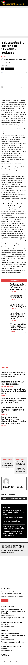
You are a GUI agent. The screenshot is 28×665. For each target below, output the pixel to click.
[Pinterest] (9, 69)
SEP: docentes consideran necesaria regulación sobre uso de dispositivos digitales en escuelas (18, 326)
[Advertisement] (14, 22)
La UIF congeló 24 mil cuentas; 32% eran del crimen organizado (12, 383)
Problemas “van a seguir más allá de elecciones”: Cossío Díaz (20, 470)
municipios (13, 291)
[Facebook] (2, 69)
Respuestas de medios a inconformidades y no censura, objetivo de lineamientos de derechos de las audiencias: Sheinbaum (13, 420)
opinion (12, 299)
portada (5, 56)
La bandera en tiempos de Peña (7, 466)
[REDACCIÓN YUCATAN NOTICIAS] (2, 59)
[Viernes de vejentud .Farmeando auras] (5, 297)
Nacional (13, 331)
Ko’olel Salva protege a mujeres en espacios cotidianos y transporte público (17, 315)
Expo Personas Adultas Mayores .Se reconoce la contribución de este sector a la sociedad (18, 286)
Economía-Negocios (7, 386)
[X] (6, 69)
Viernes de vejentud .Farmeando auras (16, 297)
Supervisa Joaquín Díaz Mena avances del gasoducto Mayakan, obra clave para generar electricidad (13, 400)
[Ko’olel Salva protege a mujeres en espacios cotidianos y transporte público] (5, 315)
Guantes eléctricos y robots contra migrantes (18, 306)
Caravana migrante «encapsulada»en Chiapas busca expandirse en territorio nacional (13, 391)
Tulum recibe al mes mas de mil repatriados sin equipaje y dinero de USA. (12, 410)
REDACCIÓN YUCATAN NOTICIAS (17, 59)
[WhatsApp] (12, 69)
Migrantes (13, 308)
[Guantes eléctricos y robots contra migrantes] (5, 306)
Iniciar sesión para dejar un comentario (14, 498)
